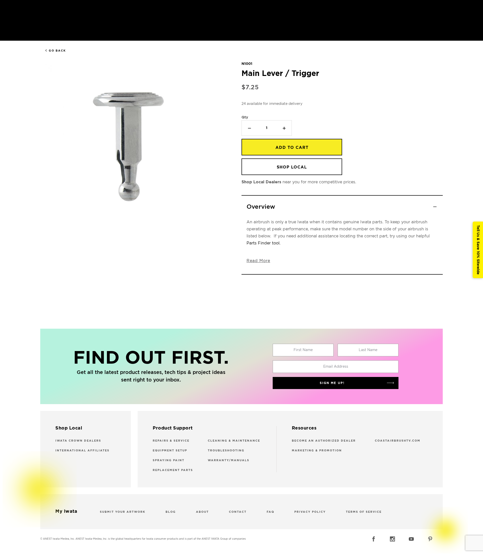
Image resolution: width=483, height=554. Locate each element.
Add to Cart (291, 148)
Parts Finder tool (263, 243)
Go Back (57, 50)
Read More (258, 261)
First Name (303, 350)
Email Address (335, 366)
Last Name (368, 350)
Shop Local (292, 167)
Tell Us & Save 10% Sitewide (478, 250)
